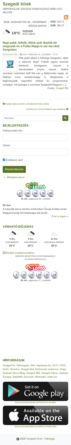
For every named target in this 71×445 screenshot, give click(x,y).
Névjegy (50, 438)
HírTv (55, 365)
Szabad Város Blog (14, 372)
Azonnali (28, 376)
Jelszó (6, 145)
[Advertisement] (35, 320)
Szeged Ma (27, 369)
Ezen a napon (59, 216)
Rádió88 (17, 376)
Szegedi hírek (17, 3)
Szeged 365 (11, 54)
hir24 (6, 369)
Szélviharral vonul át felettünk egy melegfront (46, 109)
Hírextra (14, 369)
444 (32, 365)
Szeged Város (50, 372)
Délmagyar (23, 365)
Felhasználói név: (13, 130)
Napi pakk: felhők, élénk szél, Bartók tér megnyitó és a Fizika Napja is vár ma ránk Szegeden (31, 46)
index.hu (52, 376)
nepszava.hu (43, 365)
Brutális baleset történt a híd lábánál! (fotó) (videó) (27, 104)
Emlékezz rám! (14, 160)
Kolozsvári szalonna (46, 369)
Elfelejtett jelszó (16, 177)
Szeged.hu (9, 365)
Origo (63, 369)
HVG (63, 365)
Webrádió (40, 376)
